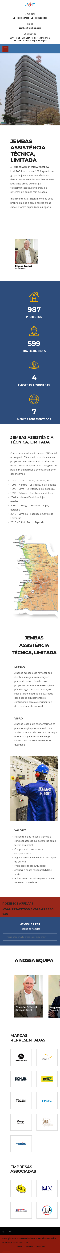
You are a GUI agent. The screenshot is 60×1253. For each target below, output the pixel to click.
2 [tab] (30, 114)
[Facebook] (3, 1232)
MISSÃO (19, 667)
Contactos (40, 1246)
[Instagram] (10, 1232)
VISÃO (18, 718)
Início (19, 1246)
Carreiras (29, 1246)
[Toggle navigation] (5, 49)
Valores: (20, 830)
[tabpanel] (30, 89)
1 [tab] (25, 114)
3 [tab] (34, 114)
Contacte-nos (39, 106)
